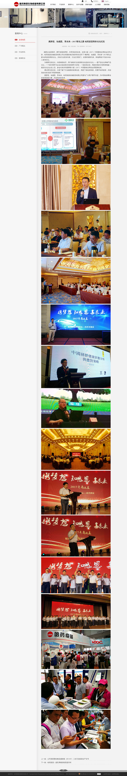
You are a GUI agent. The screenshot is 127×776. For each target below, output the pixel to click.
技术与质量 (79, 4)
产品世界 (62, 4)
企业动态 (22, 40)
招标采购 (106, 4)
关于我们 (53, 4)
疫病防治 (22, 58)
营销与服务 (88, 4)
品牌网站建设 (107, 774)
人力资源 (98, 4)
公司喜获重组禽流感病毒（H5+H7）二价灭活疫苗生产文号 (68, 759)
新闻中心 (71, 4)
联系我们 (95, 1)
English (106, 1)
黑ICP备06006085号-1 (71, 774)
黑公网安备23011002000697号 (88, 774)
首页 (85, 1)
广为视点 (22, 46)
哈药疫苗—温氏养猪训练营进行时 (59, 762)
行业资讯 (22, 52)
